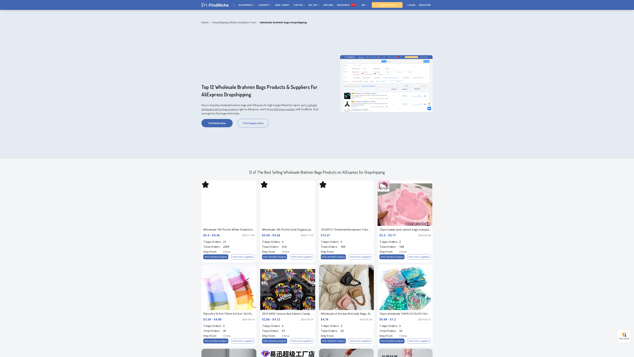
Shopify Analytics (387, 4)
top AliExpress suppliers (282, 109)
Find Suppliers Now (253, 123)
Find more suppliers (242, 256)
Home (205, 22)
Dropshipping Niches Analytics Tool (234, 22)
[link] (205, 22)
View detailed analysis (215, 256)
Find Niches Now (217, 123)
